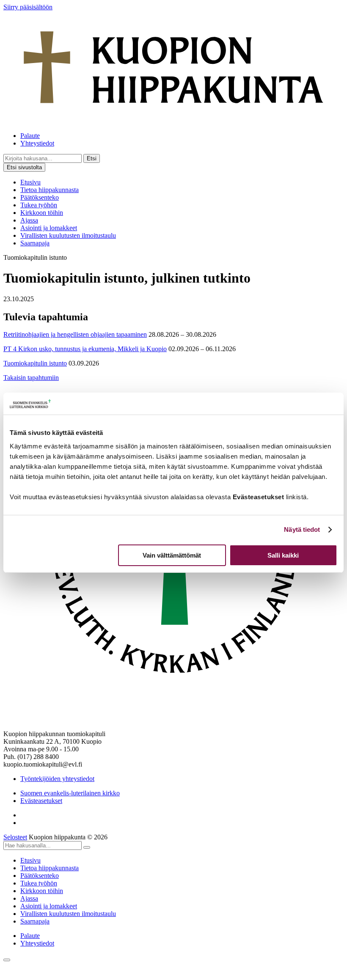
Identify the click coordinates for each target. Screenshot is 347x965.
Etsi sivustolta (24, 167)
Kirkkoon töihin (41, 212)
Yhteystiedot (37, 143)
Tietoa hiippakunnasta (49, 189)
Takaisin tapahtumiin (31, 377)
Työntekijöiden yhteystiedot (57, 778)
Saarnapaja (35, 243)
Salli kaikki (283, 555)
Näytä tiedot (302, 529)
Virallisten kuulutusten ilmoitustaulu (68, 235)
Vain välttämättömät (172, 555)
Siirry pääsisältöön (27, 7)
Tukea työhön (38, 205)
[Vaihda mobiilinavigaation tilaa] (6, 960)
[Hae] (86, 847)
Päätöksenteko (39, 197)
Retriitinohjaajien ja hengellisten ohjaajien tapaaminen (75, 334)
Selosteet (15, 837)
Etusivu (30, 182)
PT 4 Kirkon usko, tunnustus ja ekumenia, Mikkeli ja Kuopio (85, 348)
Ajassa (29, 220)
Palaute (30, 135)
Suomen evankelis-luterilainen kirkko (70, 793)
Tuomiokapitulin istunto (35, 363)
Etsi (91, 158)
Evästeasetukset (41, 800)
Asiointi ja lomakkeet (48, 227)
